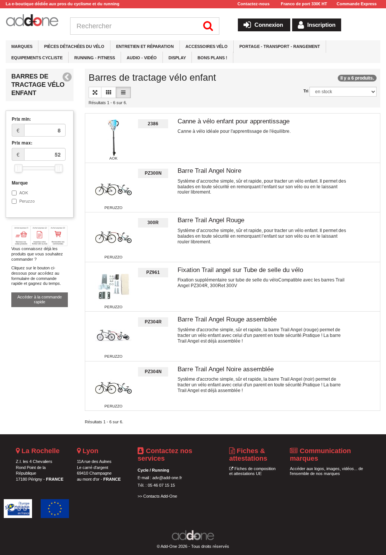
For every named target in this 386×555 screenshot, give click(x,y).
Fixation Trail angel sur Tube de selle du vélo (240, 270)
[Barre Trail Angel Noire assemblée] (113, 385)
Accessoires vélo (206, 46)
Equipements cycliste (37, 57)
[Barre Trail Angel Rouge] (113, 236)
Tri (305, 91)
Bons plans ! (212, 57)
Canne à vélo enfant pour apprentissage (234, 121)
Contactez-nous (253, 4)
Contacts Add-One (160, 496)
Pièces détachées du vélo (74, 46)
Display (177, 57)
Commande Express (357, 4)
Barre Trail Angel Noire (209, 170)
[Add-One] (32, 20)
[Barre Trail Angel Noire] (113, 187)
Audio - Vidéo (142, 57)
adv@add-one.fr (167, 477)
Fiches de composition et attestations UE (252, 471)
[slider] (18, 168)
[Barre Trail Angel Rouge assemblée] (113, 335)
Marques (21, 46)
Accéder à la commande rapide (39, 299)
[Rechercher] (208, 26)
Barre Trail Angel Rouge (211, 220)
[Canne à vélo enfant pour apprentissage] (113, 137)
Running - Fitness (94, 57)
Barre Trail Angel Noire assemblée (226, 369)
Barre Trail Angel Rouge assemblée (227, 319)
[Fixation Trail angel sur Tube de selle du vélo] (113, 286)
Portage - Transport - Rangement (279, 46)
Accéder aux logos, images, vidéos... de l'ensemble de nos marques (326, 471)
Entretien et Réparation (145, 46)
